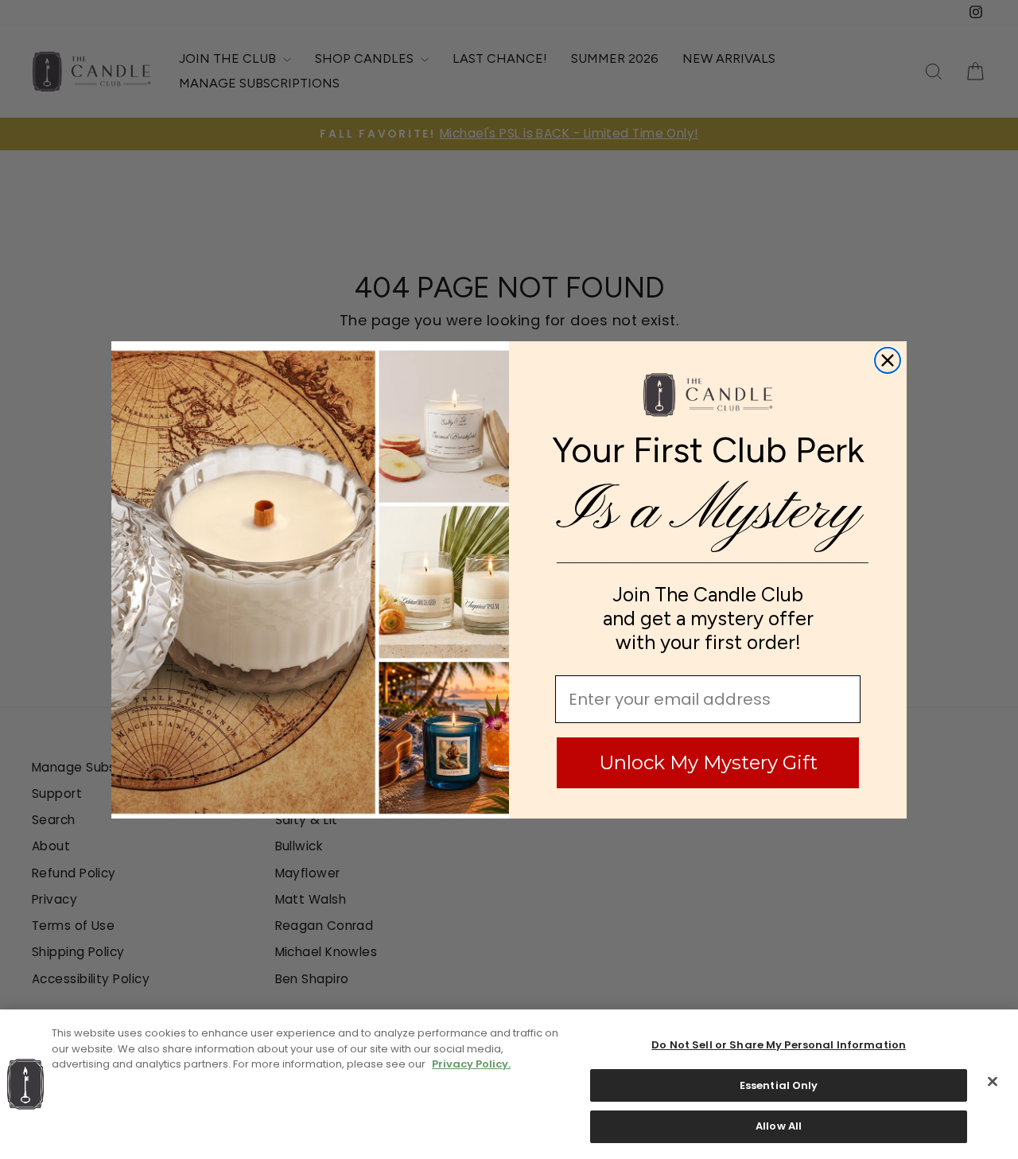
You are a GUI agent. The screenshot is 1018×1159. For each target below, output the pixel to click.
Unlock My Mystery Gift (708, 762)
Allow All (779, 1126)
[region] (509, 1084)
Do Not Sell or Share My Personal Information (778, 1044)
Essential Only (779, 1085)
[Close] (992, 1081)
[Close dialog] (887, 360)
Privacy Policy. (471, 1063)
